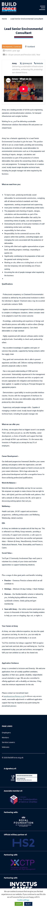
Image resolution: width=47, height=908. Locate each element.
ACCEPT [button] (18, 904)
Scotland (31, 46)
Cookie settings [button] (23, 900)
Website (39, 63)
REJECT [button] (28, 904)
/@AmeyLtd (27, 63)
